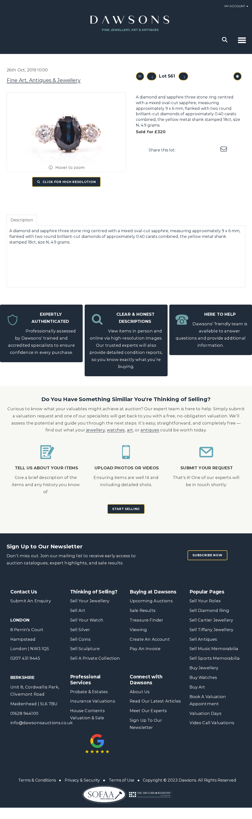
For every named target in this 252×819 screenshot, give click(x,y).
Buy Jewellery (204, 667)
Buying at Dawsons (153, 592)
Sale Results (143, 610)
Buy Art (197, 687)
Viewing (138, 629)
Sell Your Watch (86, 620)
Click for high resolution (69, 182)
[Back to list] (140, 76)
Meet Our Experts (148, 710)
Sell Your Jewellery (90, 600)
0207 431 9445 (25, 658)
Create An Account (150, 639)
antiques (150, 429)
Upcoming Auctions (151, 600)
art (130, 429)
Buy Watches (203, 677)
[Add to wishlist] (237, 76)
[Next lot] (183, 76)
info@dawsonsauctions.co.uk (41, 722)
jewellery (95, 429)
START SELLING (126, 509)
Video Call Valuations (211, 722)
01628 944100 (24, 713)
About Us (140, 691)
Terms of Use (121, 780)
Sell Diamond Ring (209, 610)
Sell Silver (80, 629)
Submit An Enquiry (30, 600)
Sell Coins (80, 639)
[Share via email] (224, 150)
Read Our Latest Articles (155, 701)
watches (116, 429)
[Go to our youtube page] (165, 746)
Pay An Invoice (145, 648)
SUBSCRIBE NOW (207, 555)
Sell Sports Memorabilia (214, 658)
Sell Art (77, 610)
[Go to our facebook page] (134, 746)
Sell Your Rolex (205, 600)
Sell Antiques (203, 639)
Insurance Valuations (92, 701)
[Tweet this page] (193, 150)
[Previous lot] (152, 76)
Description (22, 220)
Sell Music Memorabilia (213, 648)
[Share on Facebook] (183, 150)
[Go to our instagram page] (214, 150)
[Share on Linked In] (203, 150)
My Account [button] (235, 6)
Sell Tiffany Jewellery (211, 629)
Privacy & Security (82, 780)
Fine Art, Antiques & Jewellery (43, 80)
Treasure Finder (146, 620)
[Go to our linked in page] (154, 746)
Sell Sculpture (85, 648)
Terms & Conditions (37, 780)
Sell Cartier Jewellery (211, 620)
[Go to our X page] (144, 746)
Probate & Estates (89, 691)
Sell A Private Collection (95, 658)
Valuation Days (205, 713)
